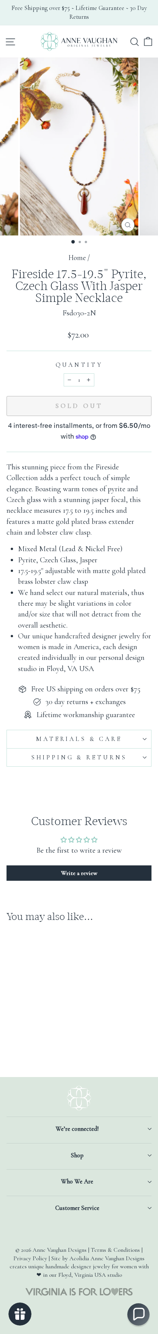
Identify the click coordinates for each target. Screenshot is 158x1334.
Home (77, 258)
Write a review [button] (79, 873)
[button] (138, 1314)
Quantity (79, 365)
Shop (77, 1155)
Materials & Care (79, 739)
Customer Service (77, 1208)
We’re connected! (77, 1129)
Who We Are (77, 1181)
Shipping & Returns (79, 757)
